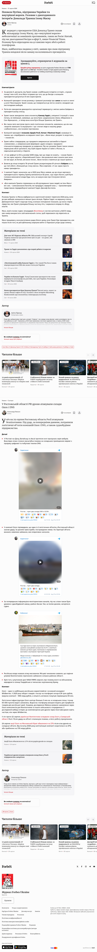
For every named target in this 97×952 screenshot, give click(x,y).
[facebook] (82, 866)
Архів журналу (7, 934)
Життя (60, 386)
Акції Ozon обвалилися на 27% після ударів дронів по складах (28, 741)
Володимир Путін (36, 347)
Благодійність (35, 934)
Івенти (37, 911)
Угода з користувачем (19, 908)
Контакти (5, 908)
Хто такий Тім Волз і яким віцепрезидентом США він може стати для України (30, 264)
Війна (5, 242)
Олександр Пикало (13, 412)
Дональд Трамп (15, 347)
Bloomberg (38, 211)
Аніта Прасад (11, 23)
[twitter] (77, 866)
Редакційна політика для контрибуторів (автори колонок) (19, 929)
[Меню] (93, 2)
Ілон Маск (6, 347)
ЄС (23, 347)
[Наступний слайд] (93, 355)
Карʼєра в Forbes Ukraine (10, 911)
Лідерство (33, 384)
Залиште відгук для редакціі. (13, 339)
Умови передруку (8, 915)
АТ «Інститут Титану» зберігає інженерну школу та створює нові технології (15, 380)
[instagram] (86, 866)
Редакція (32, 925)
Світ (5, 268)
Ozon (11, 811)
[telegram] (90, 866)
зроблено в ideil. (89, 948)
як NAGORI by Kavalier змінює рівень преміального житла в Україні (71, 380)
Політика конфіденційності (12, 918)
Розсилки (20, 915)
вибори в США (68, 347)
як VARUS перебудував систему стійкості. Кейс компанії (42, 379)
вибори (45, 347)
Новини (4, 8)
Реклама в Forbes (21, 934)
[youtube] (94, 866)
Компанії (4, 386)
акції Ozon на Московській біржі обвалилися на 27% (32, 723)
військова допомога (56, 347)
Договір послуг (26, 911)
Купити (29, 77)
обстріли (5, 811)
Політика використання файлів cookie (15, 921)
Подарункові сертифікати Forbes (13, 937)
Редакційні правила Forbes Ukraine (14, 925)
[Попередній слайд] (88, 820)
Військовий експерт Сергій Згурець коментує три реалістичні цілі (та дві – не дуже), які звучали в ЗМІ (28, 238)
